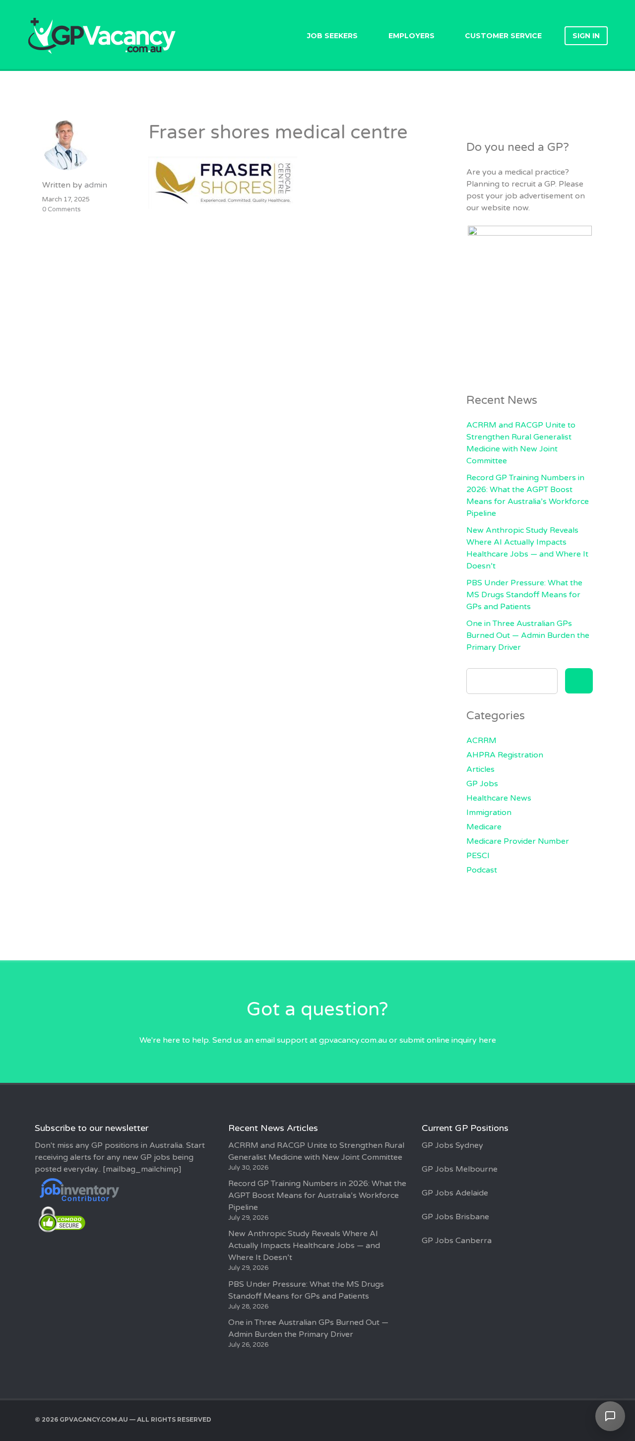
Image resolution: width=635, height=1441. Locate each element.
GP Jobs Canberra (457, 1241)
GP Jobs (482, 784)
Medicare (484, 827)
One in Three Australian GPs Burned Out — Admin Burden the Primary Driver (527, 635)
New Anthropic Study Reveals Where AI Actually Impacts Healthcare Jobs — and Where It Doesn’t (304, 1245)
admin (95, 185)
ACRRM (481, 741)
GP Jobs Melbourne (460, 1169)
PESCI (478, 856)
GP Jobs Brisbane (455, 1217)
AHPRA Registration (504, 755)
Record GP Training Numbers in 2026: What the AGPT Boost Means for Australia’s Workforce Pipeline (317, 1195)
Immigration (488, 812)
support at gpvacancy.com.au (332, 1040)
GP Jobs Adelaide (455, 1193)
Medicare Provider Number (517, 841)
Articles (480, 769)
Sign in (586, 35)
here (487, 1040)
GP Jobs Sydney (452, 1145)
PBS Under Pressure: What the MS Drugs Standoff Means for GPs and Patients (524, 595)
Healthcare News (498, 798)
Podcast (481, 870)
